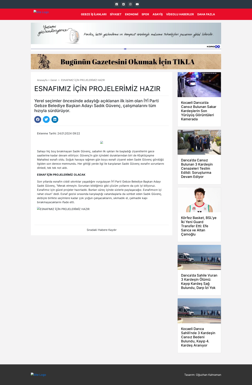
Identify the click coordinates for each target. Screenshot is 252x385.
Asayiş (158, 14)
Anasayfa (42, 80)
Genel (53, 80)
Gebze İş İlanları (93, 14)
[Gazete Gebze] (41, 14)
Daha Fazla (206, 14)
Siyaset (116, 14)
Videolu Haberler (180, 14)
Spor (145, 14)
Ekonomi (131, 14)
